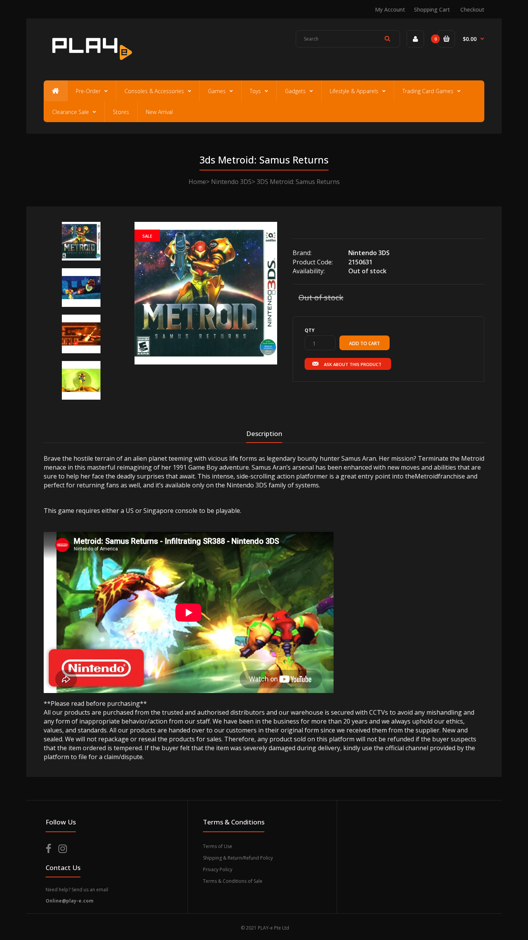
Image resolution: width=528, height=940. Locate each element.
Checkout (472, 9)
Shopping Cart (432, 9)
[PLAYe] (91, 64)
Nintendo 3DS (231, 181)
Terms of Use (217, 846)
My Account (390, 9)
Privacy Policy (217, 869)
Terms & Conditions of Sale (232, 881)
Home (197, 181)
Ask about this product (353, 364)
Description (264, 433)
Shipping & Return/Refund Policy (238, 858)
